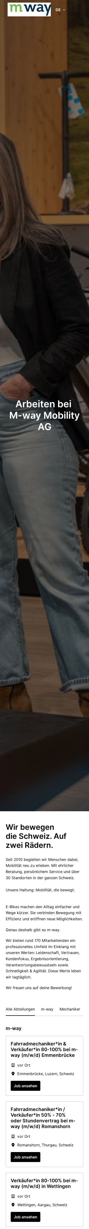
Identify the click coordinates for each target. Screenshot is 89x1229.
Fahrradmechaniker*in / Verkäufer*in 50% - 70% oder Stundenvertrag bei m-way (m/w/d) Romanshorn (43, 1117)
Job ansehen (25, 1085)
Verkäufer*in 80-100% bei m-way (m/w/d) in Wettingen (44, 1183)
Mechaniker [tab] (70, 1009)
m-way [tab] (47, 1009)
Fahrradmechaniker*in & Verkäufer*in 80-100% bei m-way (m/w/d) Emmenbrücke (44, 1049)
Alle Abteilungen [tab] (20, 1009)
